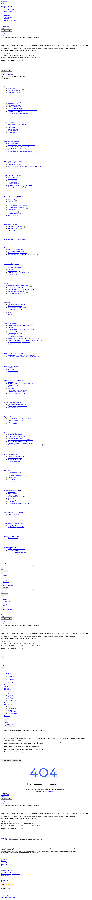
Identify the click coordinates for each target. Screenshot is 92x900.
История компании (10, 20)
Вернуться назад (40, 791)
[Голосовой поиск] (3, 571)
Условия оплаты (9, 8)
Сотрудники (8, 17)
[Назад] (9, 692)
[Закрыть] (2, 668)
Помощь (3, 866)
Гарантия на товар (10, 11)
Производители (5, 882)
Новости (7, 15)
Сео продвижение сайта (8, 897)
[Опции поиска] (2, 568)
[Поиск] (2, 657)
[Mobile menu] (2, 608)
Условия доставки (9, 9)
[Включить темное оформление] (3, 73)
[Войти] (1, 659)
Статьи (3, 879)
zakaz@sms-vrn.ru (6, 34)
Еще (10, 343)
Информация (5, 875)
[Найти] (6, 571)
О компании (4, 859)
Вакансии (7, 18)
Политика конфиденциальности (10, 874)
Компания (4, 856)
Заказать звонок (6, 30)
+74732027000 (5, 27)
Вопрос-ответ (5, 880)
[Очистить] (33, 566)
